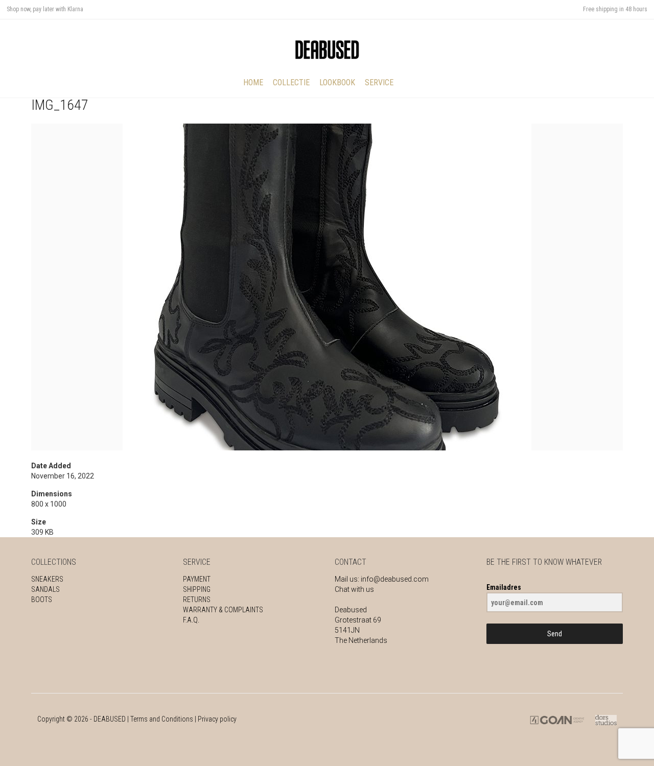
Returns (197, 599)
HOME (253, 82)
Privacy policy (217, 719)
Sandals (45, 589)
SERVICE (379, 82)
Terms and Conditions (161, 719)
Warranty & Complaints (223, 610)
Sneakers (47, 579)
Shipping (197, 589)
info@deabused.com (395, 579)
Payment (197, 579)
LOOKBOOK (337, 82)
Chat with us (354, 589)
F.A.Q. (191, 620)
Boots (41, 599)
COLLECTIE (291, 82)
